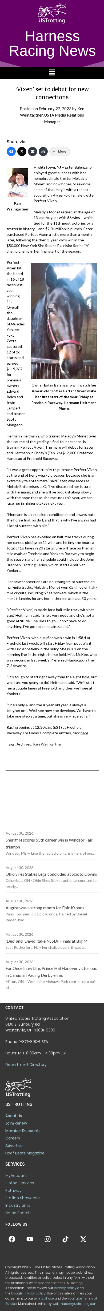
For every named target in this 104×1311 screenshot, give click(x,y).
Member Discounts (23, 1130)
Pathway (13, 1190)
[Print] (43, 151)
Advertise (14, 1145)
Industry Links (17, 1205)
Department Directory (26, 1064)
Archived (24, 744)
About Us (13, 1115)
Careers (12, 1138)
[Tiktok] (65, 1239)
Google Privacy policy (28, 1293)
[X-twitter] (83, 1239)
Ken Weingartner (47, 744)
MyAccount (16, 1175)
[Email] (32, 151)
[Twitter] (21, 151)
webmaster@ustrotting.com (75, 1303)
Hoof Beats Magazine (25, 1153)
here (84, 733)
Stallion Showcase (22, 1198)
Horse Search (18, 1213)
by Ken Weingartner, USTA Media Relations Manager (52, 115)
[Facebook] (11, 151)
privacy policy (65, 1288)
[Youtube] (30, 1239)
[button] (52, 73)
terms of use (44, 1298)
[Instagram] (47, 1239)
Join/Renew (16, 1123)
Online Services (19, 1183)
